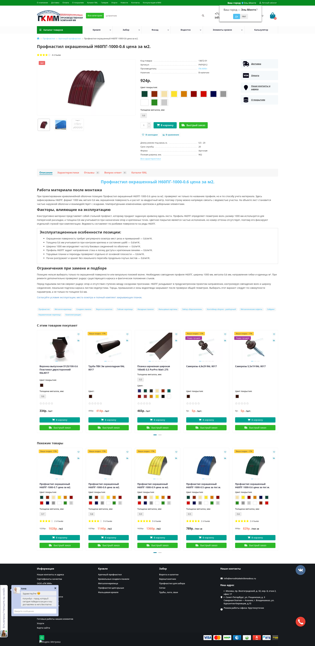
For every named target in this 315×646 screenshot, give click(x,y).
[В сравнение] (78, 340)
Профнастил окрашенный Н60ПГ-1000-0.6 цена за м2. (157, 181)
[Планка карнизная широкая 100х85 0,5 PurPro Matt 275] (157, 347)
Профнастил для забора (172, 583)
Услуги (114, 2)
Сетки (162, 587)
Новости (124, 2)
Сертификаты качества (49, 578)
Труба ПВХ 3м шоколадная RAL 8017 (106, 368)
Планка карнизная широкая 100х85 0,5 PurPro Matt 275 (153, 368)
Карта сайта (43, 627)
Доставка (55, 2)
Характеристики (68, 172)
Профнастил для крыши (111, 587)
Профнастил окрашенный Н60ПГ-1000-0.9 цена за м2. (153, 485)
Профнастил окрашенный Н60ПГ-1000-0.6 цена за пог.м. (252, 485)
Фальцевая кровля (108, 592)
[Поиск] (203, 15)
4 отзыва (56, 54)
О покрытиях (78, 2)
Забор (126, 29)
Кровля (96, 29)
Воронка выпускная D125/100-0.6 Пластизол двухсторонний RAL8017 (59, 369)
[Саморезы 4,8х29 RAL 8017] (206, 347)
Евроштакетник (167, 578)
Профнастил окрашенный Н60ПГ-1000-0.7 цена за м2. (55, 485)
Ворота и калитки (168, 574)
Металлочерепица (108, 583)
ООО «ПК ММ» (44, 583)
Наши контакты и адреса (50, 574)
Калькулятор (261, 29)
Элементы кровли (222, 29)
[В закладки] (78, 334)
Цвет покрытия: (149, 87)
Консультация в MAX (152, 2)
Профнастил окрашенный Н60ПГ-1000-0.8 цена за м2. (104, 485)
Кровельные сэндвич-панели (113, 578)
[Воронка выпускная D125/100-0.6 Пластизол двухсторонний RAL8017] (60, 347)
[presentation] (37, 381)
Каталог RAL (92, 2)
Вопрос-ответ (114, 172)
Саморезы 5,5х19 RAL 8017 (250, 366)
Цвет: (91, 391)
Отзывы (91, 172)
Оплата (66, 2)
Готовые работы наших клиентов (55, 618)
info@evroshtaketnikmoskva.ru (240, 578)
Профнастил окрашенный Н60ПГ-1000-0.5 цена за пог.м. (203, 485)
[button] (155, 552)
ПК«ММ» (203, 68)
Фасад (155, 29)
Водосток (186, 29)
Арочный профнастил (69, 38)
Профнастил (49, 38)
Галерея (104, 2)
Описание (45, 172)
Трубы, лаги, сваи (168, 592)
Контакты (135, 2)
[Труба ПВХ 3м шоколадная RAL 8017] (108, 347)
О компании (42, 2)
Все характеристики (150, 158)
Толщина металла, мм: (152, 109)
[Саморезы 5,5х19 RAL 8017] (255, 347)
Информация (45, 568)
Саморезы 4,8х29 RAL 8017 (201, 366)
